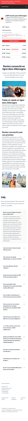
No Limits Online (5, 383)
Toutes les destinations (13, 398)
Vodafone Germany (19, 35)
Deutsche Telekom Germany (9, 35)
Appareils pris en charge (5, 398)
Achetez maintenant (14, 41)
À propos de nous (23, 398)
